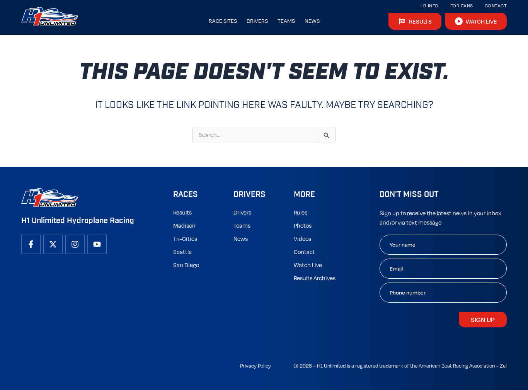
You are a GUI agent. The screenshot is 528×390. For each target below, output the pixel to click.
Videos (302, 238)
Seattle (182, 251)
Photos (303, 225)
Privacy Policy (255, 366)
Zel (503, 366)
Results (182, 212)
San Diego (186, 264)
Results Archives (315, 277)
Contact (496, 6)
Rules (300, 212)
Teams (241, 225)
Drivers (242, 212)
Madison (184, 225)
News (240, 238)
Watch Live (308, 264)
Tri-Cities (185, 238)
